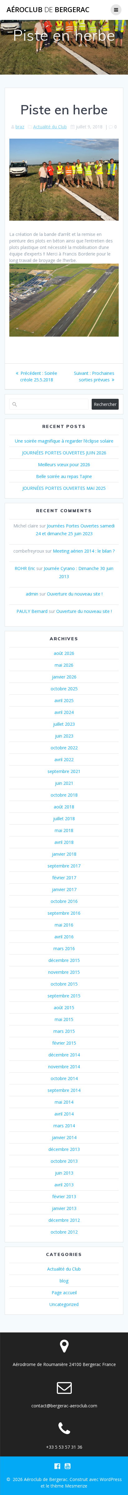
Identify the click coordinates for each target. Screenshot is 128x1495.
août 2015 (64, 1007)
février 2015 (64, 1043)
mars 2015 (64, 1031)
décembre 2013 (64, 1149)
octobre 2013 (64, 1161)
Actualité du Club (50, 127)
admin (32, 594)
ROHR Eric (25, 568)
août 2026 (64, 653)
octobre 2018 (64, 795)
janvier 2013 (64, 1208)
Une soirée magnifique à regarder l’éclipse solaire (64, 441)
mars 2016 (64, 948)
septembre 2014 (64, 1090)
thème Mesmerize (69, 1486)
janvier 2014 (64, 1137)
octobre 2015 (64, 984)
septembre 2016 (64, 913)
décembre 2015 (64, 960)
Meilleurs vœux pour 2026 (64, 464)
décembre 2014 (64, 1055)
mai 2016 (64, 925)
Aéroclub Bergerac (48, 9)
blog (64, 1281)
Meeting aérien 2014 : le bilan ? (84, 551)
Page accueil (64, 1292)
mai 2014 (64, 1102)
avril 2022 (64, 759)
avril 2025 (64, 700)
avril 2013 (64, 1185)
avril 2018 (64, 842)
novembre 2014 (64, 1067)
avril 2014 (64, 1114)
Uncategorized (64, 1304)
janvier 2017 (64, 889)
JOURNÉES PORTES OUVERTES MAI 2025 (64, 488)
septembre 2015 (64, 996)
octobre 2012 (64, 1232)
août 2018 (64, 807)
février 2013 (64, 1196)
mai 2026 (64, 665)
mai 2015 (64, 1019)
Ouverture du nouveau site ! (75, 594)
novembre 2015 (64, 972)
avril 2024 (64, 712)
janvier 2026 (64, 677)
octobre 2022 (64, 748)
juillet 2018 (64, 818)
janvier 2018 (64, 854)
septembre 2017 (64, 866)
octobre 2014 (64, 1078)
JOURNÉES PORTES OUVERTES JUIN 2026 (64, 453)
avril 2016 (64, 937)
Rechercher (105, 404)
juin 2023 (64, 736)
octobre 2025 (64, 689)
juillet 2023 (64, 724)
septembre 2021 (64, 771)
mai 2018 (64, 830)
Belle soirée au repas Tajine (64, 476)
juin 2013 (64, 1173)
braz (20, 127)
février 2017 (64, 878)
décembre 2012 (64, 1220)
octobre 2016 (64, 901)
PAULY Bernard (32, 611)
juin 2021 (64, 783)
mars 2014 (64, 1126)
